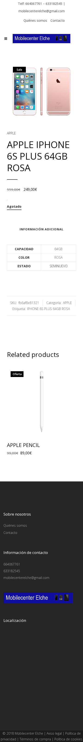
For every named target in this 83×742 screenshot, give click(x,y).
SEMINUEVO (59, 266)
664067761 (11, 564)
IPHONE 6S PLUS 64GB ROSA (48, 309)
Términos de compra (35, 739)
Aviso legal (54, 733)
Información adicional (41, 229)
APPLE (11, 133)
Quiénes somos (35, 20)
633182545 (11, 571)
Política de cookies (68, 739)
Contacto (57, 20)
